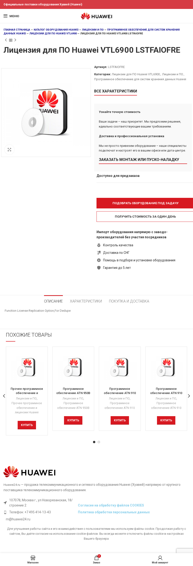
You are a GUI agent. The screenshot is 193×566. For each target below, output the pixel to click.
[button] (27, 425)
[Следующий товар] (15, 40)
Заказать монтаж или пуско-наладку (139, 159)
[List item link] (40, 512)
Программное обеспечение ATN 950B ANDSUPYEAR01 (73, 393)
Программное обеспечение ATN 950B (73, 406)
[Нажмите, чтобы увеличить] (9, 149)
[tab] (53, 300)
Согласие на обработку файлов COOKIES (111, 505)
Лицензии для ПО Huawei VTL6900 (53, 33)
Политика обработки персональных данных (114, 512)
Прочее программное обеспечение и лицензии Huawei (27, 408)
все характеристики (115, 91)
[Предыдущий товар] (6, 40)
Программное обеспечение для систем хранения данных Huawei (140, 79)
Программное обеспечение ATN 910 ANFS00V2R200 (120, 393)
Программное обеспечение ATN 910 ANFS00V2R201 (166, 393)
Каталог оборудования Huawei (56, 29)
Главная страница (17, 29)
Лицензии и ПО (93, 29)
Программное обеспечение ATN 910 (120, 406)
